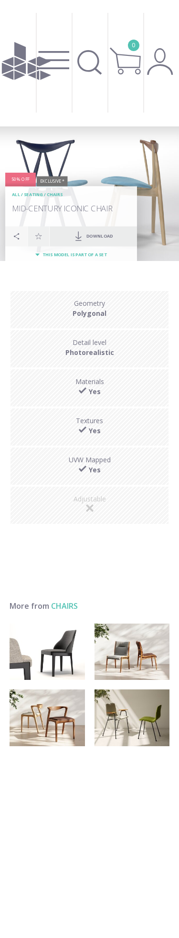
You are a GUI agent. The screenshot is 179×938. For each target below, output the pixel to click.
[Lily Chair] (132, 652)
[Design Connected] (26, 63)
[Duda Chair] (47, 717)
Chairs (55, 195)
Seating (33, 195)
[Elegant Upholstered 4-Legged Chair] (47, 652)
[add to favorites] (38, 236)
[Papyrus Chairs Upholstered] (132, 717)
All (16, 195)
